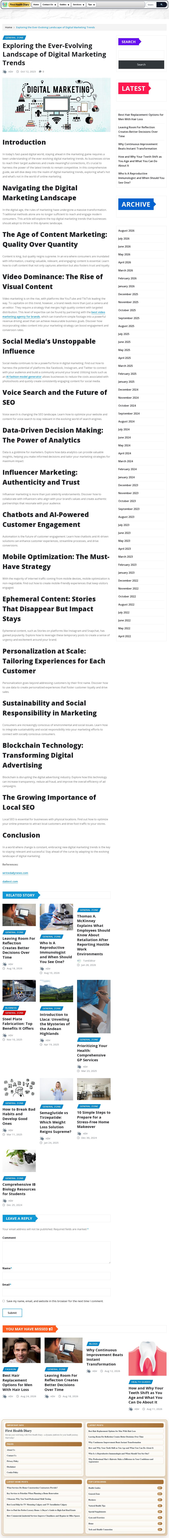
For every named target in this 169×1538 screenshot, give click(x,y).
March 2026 (125, 270)
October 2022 (127, 596)
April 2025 (124, 358)
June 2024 (124, 437)
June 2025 (124, 342)
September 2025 (128, 318)
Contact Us (48, 4)
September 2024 (128, 413)
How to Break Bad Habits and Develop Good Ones (18, 1116)
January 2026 (126, 286)
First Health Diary (19, 4)
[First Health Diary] (5, 5)
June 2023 (124, 533)
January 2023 (126, 572)
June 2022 (124, 620)
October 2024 (127, 405)
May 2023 (124, 541)
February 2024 (127, 469)
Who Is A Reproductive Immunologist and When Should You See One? (56, 952)
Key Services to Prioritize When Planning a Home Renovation (32, 1493)
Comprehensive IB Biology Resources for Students (19, 1189)
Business (92, 1500)
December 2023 (128, 485)
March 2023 (125, 556)
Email (6, 1284)
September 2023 (128, 509)
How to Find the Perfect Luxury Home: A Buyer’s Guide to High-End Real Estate (41, 1510)
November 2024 (128, 397)
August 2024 (126, 421)
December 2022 (128, 580)
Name (7, 1268)
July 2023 (123, 525)
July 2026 (123, 238)
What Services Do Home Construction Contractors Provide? (32, 1487)
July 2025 (123, 334)
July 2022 (123, 612)
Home (36, 4)
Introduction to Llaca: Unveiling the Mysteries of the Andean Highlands (55, 1024)
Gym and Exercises (96, 1517)
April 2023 (124, 549)
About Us (11, 1450)
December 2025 (128, 294)
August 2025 (126, 326)
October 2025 (127, 310)
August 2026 (126, 230)
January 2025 (126, 381)
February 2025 (127, 374)
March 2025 (125, 366)
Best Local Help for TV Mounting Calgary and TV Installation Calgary (37, 1504)
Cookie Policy (12, 1472)
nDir (10, 71)
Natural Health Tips (96, 1505)
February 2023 (127, 565)
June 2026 (124, 246)
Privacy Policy (12, 1461)
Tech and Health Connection (100, 1529)
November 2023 (128, 493)
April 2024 (124, 453)
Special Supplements (97, 1511)
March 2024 (125, 461)
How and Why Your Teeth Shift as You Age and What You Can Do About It (140, 161)
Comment (9, 1238)
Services (77, 4)
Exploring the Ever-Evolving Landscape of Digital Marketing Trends (55, 27)
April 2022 (124, 636)
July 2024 (123, 429)
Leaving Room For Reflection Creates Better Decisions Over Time (18, 948)
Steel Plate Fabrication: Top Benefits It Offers (18, 1023)
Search (129, 41)
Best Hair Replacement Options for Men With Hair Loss (17, 1382)
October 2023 (127, 501)
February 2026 (127, 278)
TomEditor (89, 960)
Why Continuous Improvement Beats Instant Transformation (104, 1356)
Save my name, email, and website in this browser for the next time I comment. (55, 1301)
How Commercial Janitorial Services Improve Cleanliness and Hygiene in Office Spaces (43, 1515)
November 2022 (128, 588)
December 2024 (128, 389)
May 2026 (124, 254)
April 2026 (124, 262)
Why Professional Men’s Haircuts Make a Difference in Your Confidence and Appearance (120, 1460)
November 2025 (128, 302)
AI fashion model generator (24, 377)
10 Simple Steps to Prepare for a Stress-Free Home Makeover (93, 1119)
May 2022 (124, 628)
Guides (63, 4)
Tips (90, 4)
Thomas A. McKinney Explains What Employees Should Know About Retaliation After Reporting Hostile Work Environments (93, 935)
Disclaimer (11, 1466)
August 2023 (126, 517)
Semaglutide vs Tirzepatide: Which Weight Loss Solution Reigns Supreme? (55, 1122)
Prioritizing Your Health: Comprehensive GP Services (92, 1052)
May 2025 (124, 350)
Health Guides (94, 1488)
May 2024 (124, 445)
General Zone (94, 1494)
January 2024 (126, 477)
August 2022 (126, 604)
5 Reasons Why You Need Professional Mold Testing (29, 1499)
